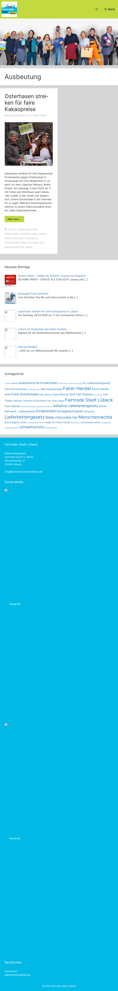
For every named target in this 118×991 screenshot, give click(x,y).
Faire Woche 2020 (64, 394)
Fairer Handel (77, 388)
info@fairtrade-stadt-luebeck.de (23, 471)
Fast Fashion (12, 406)
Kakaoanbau (27, 411)
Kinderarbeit (12, 242)
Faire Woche (45, 394)
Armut (12, 229)
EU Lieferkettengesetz (96, 383)
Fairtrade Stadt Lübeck (33, 233)
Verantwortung (51, 428)
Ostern (29, 247)
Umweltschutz (32, 427)
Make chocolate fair (31, 242)
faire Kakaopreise (51, 389)
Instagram (15, 604)
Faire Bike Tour (34, 389)
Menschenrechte (14, 247)
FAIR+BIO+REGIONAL (16, 389)
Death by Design (75, 383)
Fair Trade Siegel (55, 400)
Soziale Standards (12, 428)
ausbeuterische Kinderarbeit (38, 383)
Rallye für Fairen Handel (57, 422)
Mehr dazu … (14, 219)
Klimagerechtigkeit (70, 411)
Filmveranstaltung (28, 407)
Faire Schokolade (24, 394)
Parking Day (33, 423)
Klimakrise (89, 411)
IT (18, 412)
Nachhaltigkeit (12, 422)
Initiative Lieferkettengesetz (75, 406)
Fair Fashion (84, 394)
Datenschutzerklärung (17, 974)
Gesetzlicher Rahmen (44, 407)
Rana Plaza (75, 423)
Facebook (15, 838)
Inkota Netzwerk (14, 238)
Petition (42, 423)
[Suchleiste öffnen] (97, 9)
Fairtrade (17, 400)
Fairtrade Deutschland (34, 400)
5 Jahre (7, 383)
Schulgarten (106, 423)
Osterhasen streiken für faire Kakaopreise (26, 102)
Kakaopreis (31, 238)
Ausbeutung (24, 229)
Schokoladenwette (90, 422)
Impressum (11, 971)
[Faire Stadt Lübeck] (9, 9)
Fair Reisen (98, 395)
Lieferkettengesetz (25, 417)
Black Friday (63, 383)
